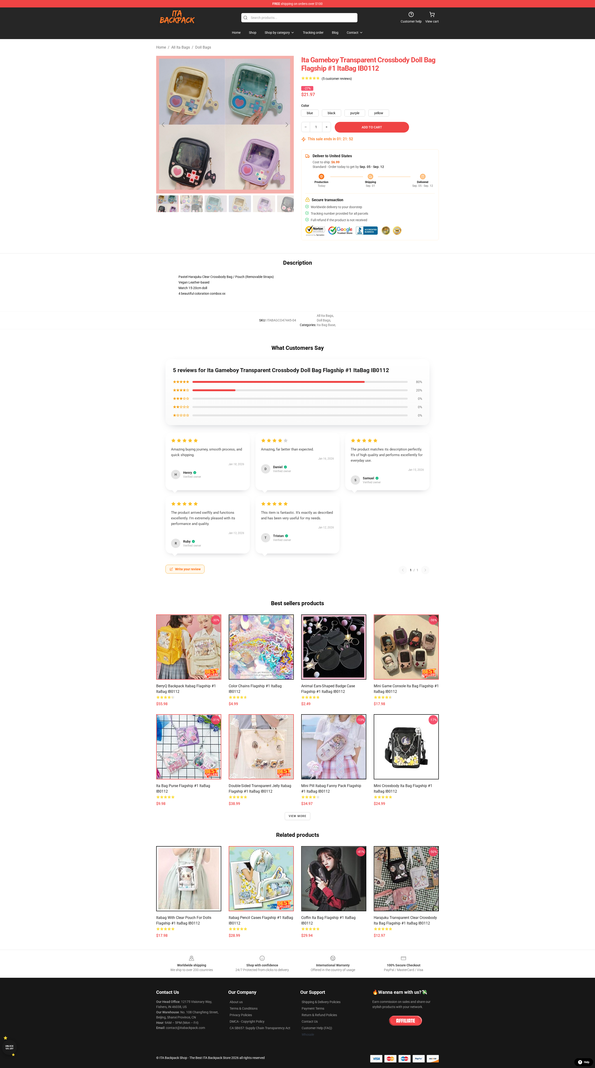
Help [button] (586, 1062)
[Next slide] (286, 125)
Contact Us (310, 1021)
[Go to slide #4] (240, 203)
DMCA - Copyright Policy (247, 1021)
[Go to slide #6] (288, 203)
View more (298, 816)
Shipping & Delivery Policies (321, 1002)
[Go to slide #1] (167, 203)
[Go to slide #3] (216, 203)
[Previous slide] (163, 125)
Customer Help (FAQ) (317, 1028)
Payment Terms (313, 1008)
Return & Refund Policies (319, 1015)
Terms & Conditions (244, 1008)
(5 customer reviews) (337, 78)
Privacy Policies (241, 1015)
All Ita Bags (180, 47)
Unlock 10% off (9, 1047)
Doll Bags (203, 47)
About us (236, 1002)
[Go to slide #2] (191, 203)
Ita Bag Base (326, 325)
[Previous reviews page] (403, 570)
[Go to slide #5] (264, 203)
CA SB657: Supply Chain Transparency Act (260, 1028)
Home (161, 47)
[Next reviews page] (425, 570)
